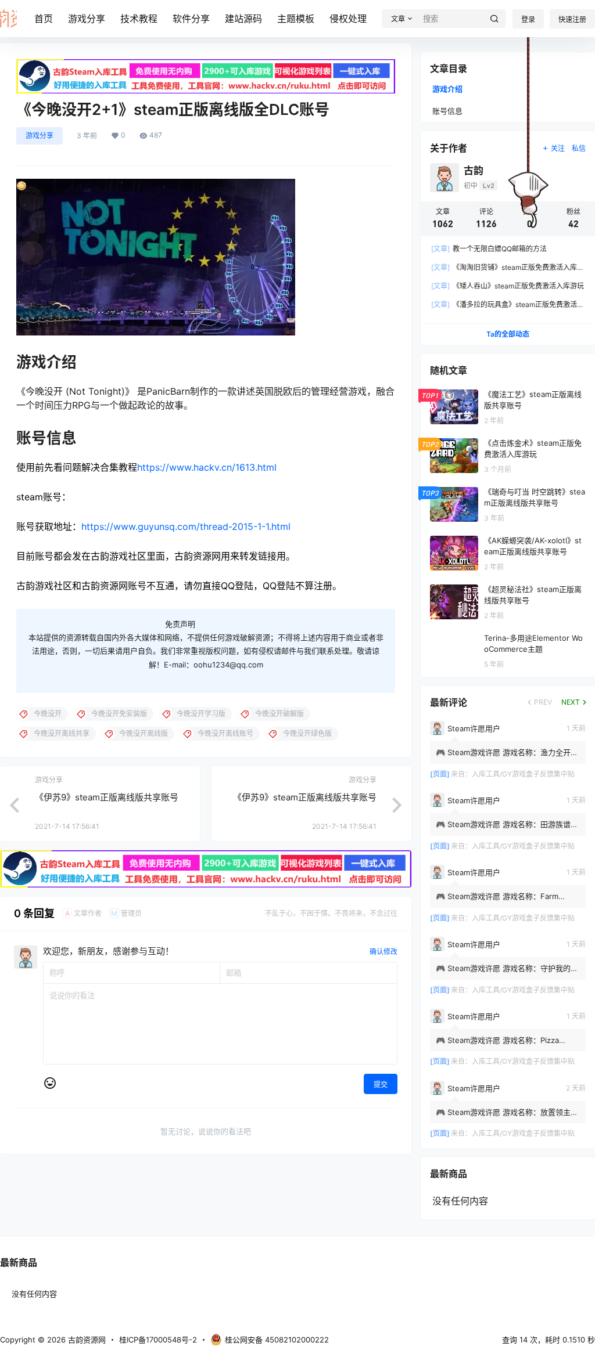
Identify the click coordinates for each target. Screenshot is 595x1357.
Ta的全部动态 (507, 334)
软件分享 (191, 18)
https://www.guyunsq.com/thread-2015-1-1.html (186, 526)
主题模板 (295, 18)
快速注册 (572, 19)
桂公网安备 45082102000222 (277, 1339)
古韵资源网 (86, 1339)
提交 (381, 1084)
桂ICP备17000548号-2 (158, 1339)
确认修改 (383, 951)
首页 (43, 18)
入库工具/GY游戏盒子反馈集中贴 (523, 774)
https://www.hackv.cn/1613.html (207, 467)
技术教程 (138, 18)
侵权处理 (348, 18)
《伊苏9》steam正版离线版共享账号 (106, 797)
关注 (558, 148)
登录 (528, 19)
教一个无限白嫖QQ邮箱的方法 (489, 248)
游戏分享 (86, 18)
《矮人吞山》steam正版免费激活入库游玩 (507, 285)
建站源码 (243, 18)
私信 (579, 148)
